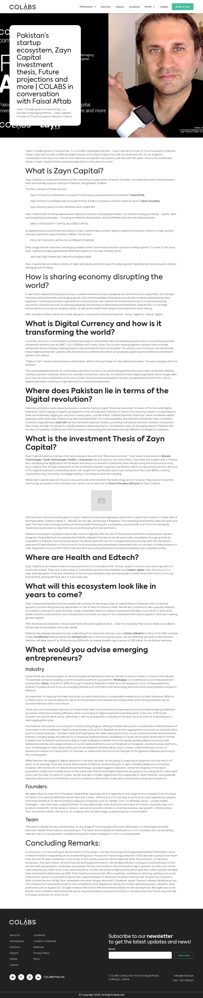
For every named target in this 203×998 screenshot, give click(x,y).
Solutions (106, 7)
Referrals (38, 947)
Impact (120, 7)
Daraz (128, 633)
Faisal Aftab (137, 195)
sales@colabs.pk (183, 976)
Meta (44, 683)
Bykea (140, 570)
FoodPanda (41, 637)
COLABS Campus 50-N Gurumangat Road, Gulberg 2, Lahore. (134, 978)
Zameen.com (80, 637)
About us (15, 935)
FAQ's (36, 959)
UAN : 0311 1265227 (183, 980)
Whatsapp (120, 680)
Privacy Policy (41, 953)
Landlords (134, 7)
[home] (23, 6)
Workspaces (17, 941)
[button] (89, 6)
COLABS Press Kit (54, 977)
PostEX (72, 460)
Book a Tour (183, 7)
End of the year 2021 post (124, 484)
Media (13, 959)
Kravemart (86, 460)
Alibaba (138, 633)
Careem (131, 570)
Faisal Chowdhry (150, 201)
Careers (164, 7)
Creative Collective (44, 941)
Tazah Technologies (55, 460)
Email (112, 949)
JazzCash (61, 422)
